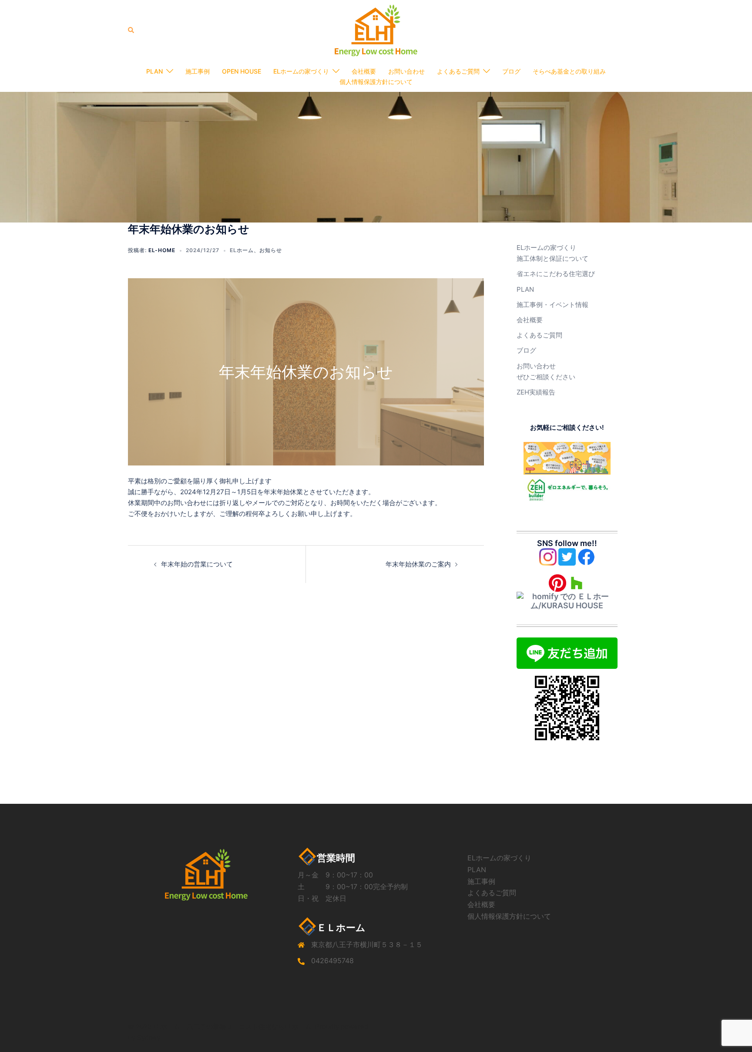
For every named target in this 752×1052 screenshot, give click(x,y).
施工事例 (197, 71)
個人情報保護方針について (376, 81)
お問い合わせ (406, 71)
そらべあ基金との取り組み (569, 71)
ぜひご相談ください (546, 377)
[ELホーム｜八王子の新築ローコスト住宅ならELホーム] (376, 30)
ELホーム (242, 250)
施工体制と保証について (552, 258)
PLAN (154, 71)
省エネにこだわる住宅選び (556, 274)
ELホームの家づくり (301, 71)
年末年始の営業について (197, 564)
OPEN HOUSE (241, 71)
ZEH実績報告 (536, 392)
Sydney (148, 1037)
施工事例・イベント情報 (552, 304)
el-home (161, 250)
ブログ (511, 71)
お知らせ (270, 250)
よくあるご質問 (458, 71)
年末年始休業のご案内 (418, 564)
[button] (131, 30)
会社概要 (364, 71)
